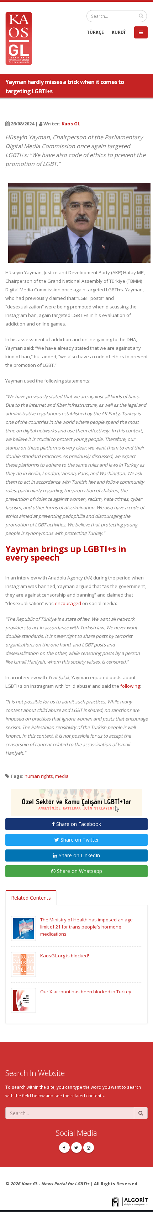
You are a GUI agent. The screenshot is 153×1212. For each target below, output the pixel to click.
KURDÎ (118, 32)
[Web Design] (130, 1201)
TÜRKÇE (95, 32)
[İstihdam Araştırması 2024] (76, 799)
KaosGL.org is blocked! (64, 955)
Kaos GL (71, 123)
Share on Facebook (78, 824)
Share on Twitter (79, 839)
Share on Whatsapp (79, 871)
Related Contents (31, 897)
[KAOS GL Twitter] (76, 1147)
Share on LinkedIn (78, 855)
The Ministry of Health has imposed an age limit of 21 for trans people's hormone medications (86, 926)
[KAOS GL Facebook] (64, 1147)
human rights (39, 776)
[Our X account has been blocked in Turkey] (23, 1000)
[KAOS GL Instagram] (88, 1147)
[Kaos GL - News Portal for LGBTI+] (21, 38)
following (130, 686)
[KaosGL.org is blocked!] (23, 964)
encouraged (67, 603)
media (62, 776)
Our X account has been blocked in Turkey (85, 991)
